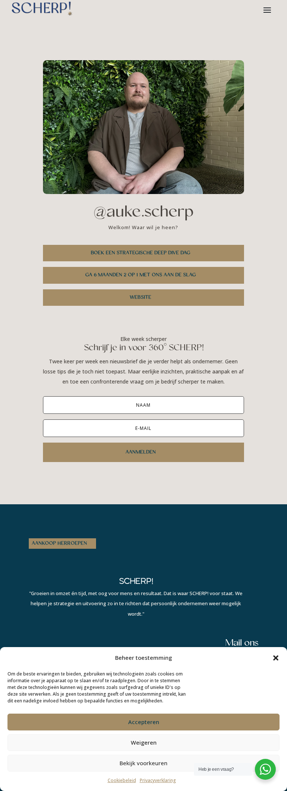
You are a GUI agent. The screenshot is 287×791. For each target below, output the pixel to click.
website (140, 297)
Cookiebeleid (122, 780)
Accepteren (143, 722)
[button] (276, 658)
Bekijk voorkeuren (143, 763)
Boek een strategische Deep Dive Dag (140, 253)
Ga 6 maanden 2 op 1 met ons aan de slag (140, 275)
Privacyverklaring (158, 780)
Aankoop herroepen (59, 543)
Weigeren (144, 742)
